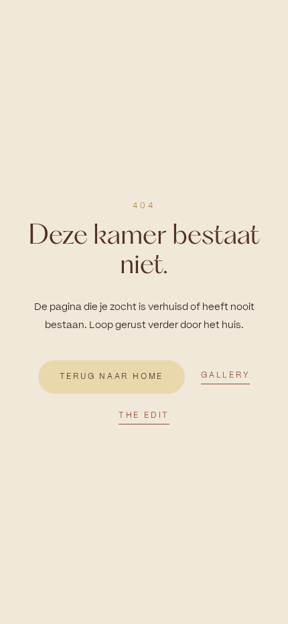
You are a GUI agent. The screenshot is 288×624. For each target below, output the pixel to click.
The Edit (144, 415)
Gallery (225, 375)
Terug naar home (111, 376)
